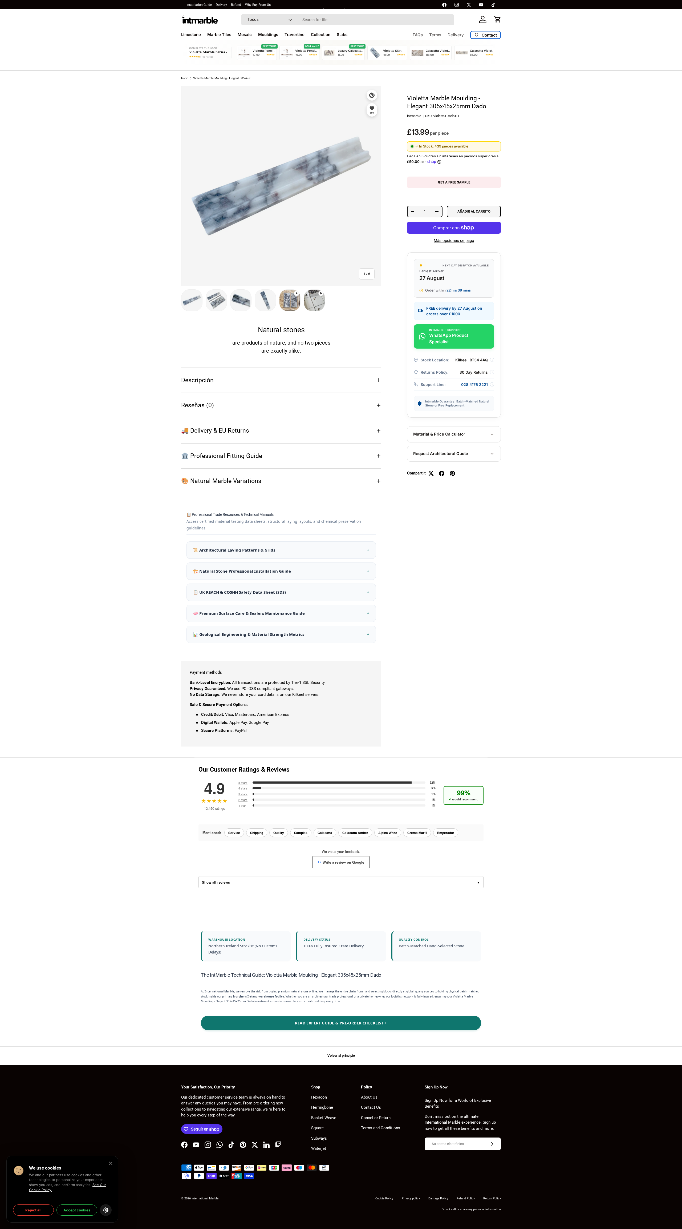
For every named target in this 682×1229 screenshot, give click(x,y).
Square (317, 1128)
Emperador (445, 832)
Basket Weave (323, 1117)
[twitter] (469, 5)
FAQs (418, 34)
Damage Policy (438, 1198)
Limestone (191, 34)
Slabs (342, 34)
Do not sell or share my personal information (471, 1209)
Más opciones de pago (454, 240)
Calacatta (325, 832)
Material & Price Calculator (439, 434)
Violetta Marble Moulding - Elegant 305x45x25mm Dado (223, 78)
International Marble (205, 1198)
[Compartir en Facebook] (441, 473)
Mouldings (268, 34)
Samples (300, 832)
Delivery (221, 5)
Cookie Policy (384, 1198)
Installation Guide (199, 5)
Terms (435, 34)
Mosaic (245, 34)
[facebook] (444, 5)
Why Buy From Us (258, 5)
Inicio (184, 78)
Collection (320, 34)
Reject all (33, 1210)
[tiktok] (493, 5)
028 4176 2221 (474, 384)
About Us (369, 1097)
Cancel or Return (376, 1117)
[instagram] (456, 5)
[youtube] (481, 5)
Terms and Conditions (380, 1128)
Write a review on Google (341, 862)
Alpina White (387, 832)
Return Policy (492, 1198)
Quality (278, 832)
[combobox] (347, 19)
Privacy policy (411, 1198)
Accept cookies (76, 1210)
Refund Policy (466, 1198)
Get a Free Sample (454, 182)
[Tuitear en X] (431, 473)
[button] (498, 19)
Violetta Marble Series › (208, 52)
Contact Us (371, 1107)
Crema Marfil (417, 832)
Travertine (295, 34)
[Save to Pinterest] (372, 95)
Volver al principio (341, 1056)
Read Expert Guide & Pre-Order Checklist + (341, 1023)
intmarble (414, 116)
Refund (236, 5)
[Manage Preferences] (106, 1210)
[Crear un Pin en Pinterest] (452, 473)
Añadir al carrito (473, 211)
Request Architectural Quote (440, 453)
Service (234, 832)
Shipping (256, 832)
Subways (319, 1138)
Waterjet (318, 1148)
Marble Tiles (219, 34)
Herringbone (322, 1107)
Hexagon (319, 1097)
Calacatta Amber (355, 832)
